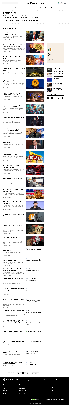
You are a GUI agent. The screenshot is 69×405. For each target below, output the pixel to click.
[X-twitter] (52, 387)
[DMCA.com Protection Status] (35, 399)
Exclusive (5, 388)
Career (37, 388)
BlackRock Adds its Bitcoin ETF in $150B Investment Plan (13, 215)
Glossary (5, 394)
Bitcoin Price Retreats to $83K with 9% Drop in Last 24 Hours (13, 166)
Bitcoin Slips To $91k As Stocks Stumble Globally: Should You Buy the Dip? (13, 321)
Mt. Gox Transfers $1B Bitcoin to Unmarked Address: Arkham (11, 93)
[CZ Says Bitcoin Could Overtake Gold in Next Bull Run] (49, 90)
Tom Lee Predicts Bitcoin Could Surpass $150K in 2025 (13, 141)
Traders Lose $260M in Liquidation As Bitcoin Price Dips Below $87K (12, 179)
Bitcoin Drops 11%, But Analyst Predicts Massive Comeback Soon (13, 259)
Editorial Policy (22, 390)
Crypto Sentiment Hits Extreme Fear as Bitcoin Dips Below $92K (13, 332)
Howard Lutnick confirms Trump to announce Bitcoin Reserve (12, 105)
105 (35, 373)
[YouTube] (52, 98)
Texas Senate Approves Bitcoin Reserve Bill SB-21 (13, 57)
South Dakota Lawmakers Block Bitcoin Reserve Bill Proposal (13, 341)
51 (25, 373)
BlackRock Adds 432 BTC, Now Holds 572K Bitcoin (14, 69)
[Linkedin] (55, 387)
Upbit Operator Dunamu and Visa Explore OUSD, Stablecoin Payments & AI (58, 70)
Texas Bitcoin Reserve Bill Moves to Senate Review (12, 249)
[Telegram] (62, 98)
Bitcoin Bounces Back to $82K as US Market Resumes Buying (12, 226)
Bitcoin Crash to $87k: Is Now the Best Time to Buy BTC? (13, 279)
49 (20, 373)
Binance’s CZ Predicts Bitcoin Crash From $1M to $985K (13, 300)
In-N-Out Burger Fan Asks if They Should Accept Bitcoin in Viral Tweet (13, 153)
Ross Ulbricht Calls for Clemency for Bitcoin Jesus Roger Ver (12, 362)
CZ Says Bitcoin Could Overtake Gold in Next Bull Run (58, 90)
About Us (21, 387)
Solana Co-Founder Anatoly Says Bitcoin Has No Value (13, 202)
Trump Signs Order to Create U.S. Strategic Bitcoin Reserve (11, 33)
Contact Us (38, 387)
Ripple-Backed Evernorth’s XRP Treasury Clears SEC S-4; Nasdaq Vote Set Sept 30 (58, 75)
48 (18, 373)
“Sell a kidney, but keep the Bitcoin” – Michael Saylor (12, 238)
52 (27, 373)
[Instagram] (55, 98)
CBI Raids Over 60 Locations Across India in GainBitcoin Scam (13, 311)
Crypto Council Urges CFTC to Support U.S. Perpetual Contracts (58, 85)
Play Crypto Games (53, 45)
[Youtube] (52, 390)
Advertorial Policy (23, 393)
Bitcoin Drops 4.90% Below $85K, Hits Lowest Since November (12, 269)
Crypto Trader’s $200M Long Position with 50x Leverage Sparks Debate (14, 118)
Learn (4, 391)
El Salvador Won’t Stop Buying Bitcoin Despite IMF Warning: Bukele (13, 129)
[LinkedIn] (59, 98)
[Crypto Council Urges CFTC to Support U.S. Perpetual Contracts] (49, 85)
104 (32, 373)
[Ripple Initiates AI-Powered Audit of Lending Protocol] (49, 80)
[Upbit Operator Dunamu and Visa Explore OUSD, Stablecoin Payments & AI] (49, 70)
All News (5, 387)
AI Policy (21, 391)
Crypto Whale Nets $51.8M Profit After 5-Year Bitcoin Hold (13, 80)
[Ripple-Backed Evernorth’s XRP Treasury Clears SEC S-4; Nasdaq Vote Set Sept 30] (49, 75)
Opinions (5, 390)
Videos (4, 393)
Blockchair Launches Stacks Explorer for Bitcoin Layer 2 (13, 289)
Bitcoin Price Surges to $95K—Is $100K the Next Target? (13, 190)
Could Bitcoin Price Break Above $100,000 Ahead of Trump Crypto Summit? (14, 45)
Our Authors (22, 388)
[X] (48, 98)
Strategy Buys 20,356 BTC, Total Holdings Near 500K (13, 351)
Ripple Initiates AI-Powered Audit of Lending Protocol (58, 80)
